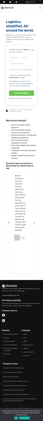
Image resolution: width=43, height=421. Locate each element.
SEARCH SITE (32, 2)
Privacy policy (24, 418)
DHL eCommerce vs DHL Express (12, 372)
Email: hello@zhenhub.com (11, 295)
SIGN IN (29, 98)
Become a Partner (29, 352)
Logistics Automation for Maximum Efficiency (16, 394)
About (25, 334)
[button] (8, 222)
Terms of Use (13, 83)
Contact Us (27, 355)
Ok (16, 418)
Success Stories (28, 345)
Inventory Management (10, 345)
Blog (25, 338)
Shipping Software (9, 341)
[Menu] (40, 8)
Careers (26, 348)
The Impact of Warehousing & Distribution (15, 385)
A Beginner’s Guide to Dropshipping (13, 368)
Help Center (7, 354)
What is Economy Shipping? (11, 377)
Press (25, 341)
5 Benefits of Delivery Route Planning (13, 390)
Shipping (6, 338)
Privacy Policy (25, 86)
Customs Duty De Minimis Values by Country (15, 381)
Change (22, 77)
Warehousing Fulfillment (11, 334)
